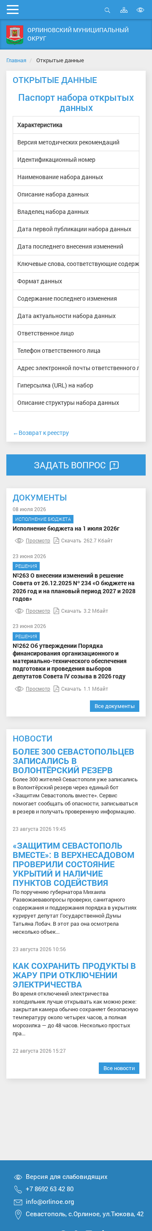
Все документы (115, 706)
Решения (26, 566)
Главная (16, 60)
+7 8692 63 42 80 (49, 1188)
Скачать (71, 540)
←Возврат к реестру (41, 433)
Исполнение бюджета (43, 519)
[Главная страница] (14, 35)
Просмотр (38, 540)
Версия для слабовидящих (67, 1176)
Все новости (119, 1068)
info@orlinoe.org (50, 1201)
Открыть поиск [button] (107, 14)
